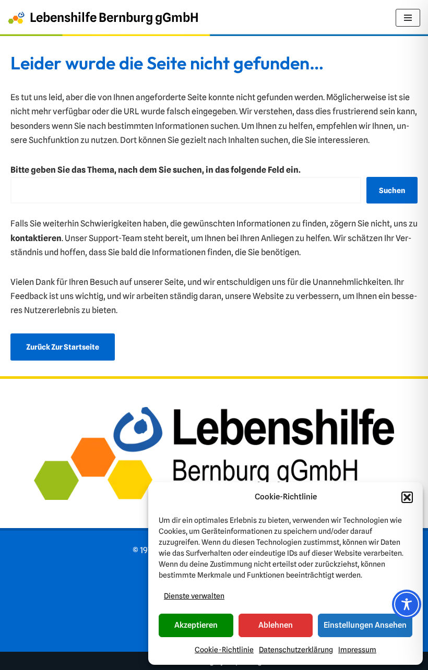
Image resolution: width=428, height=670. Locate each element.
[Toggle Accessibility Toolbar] (406, 604)
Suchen (392, 190)
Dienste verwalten (194, 596)
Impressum (357, 649)
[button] (407, 497)
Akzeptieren (196, 625)
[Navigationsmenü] (408, 18)
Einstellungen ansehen (365, 625)
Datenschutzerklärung (296, 649)
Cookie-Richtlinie (224, 649)
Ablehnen (275, 625)
